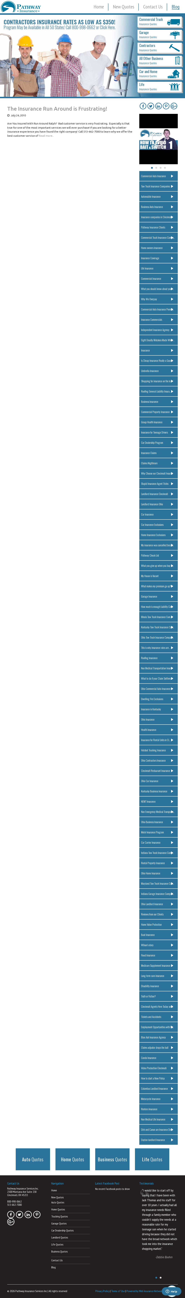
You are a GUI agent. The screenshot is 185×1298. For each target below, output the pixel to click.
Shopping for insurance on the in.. (156, 381)
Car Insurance (147, 514)
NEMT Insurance (148, 801)
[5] (17, 93)
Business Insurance (149, 401)
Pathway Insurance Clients (153, 227)
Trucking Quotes (59, 1216)
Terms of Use (118, 1291)
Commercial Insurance (151, 278)
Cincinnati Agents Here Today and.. (157, 1006)
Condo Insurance (148, 1058)
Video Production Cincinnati (154, 1068)
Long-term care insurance (152, 976)
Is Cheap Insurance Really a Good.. (157, 360)
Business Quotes (59, 1251)
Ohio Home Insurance (150, 873)
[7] (23, 93)
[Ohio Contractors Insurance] (92, 56)
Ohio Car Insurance (149, 781)
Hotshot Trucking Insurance (153, 750)
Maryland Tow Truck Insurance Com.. (157, 883)
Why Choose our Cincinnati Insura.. (157, 473)
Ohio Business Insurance (152, 822)
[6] (20, 93)
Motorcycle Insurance (150, 1099)
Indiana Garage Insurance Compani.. (157, 894)
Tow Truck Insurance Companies (155, 186)
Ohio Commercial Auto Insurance (156, 689)
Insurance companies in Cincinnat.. (157, 217)
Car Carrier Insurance (150, 842)
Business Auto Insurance (152, 207)
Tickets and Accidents (151, 1017)
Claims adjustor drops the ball (154, 1047)
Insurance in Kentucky (151, 709)
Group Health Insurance (151, 422)
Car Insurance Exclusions (152, 525)
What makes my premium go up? (156, 586)
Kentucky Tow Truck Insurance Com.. (157, 627)
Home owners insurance (152, 248)
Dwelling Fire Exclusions (152, 699)
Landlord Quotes (59, 1237)
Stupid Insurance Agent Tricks (154, 483)
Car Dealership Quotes (62, 1230)
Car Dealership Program (152, 442)
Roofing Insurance (149, 658)
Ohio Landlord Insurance (152, 904)
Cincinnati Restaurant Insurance (155, 771)
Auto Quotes (57, 1202)
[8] (27, 93)
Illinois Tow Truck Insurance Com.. (156, 617)
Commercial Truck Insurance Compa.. (158, 237)
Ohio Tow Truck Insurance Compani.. (157, 637)
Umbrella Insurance (150, 371)
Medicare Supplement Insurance (155, 965)
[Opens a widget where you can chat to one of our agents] (171, 1291)
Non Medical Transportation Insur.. (156, 668)
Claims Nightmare (149, 463)
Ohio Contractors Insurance (153, 760)
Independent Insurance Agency (155, 330)
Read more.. (46, 135)
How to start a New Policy (153, 1078)
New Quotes (123, 6)
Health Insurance (148, 730)
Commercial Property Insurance (155, 412)
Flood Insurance (148, 955)
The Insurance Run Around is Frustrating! (57, 109)
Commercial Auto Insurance (153, 176)
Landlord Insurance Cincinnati (154, 494)
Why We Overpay (149, 299)
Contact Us (153, 6)
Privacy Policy (102, 1291)
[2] (6, 93)
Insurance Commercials (151, 319)
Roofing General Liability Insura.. (156, 391)
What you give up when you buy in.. (157, 566)
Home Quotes (58, 1209)
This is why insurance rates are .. (155, 648)
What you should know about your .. (157, 289)
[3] (10, 93)
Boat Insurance (148, 935)
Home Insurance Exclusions (153, 535)
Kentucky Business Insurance (154, 791)
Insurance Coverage (150, 258)
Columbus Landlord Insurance (154, 1088)
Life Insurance (147, 268)
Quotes (33, 1159)
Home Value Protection (151, 924)
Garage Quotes (58, 1223)
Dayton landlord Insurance (153, 1140)
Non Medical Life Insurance (153, 1119)
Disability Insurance (150, 986)
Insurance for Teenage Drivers (154, 432)
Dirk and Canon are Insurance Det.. (157, 1129)
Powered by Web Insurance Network (144, 1291)
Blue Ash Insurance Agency (153, 1037)
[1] (3, 93)
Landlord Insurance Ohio (152, 504)
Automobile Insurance (151, 196)
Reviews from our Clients (152, 914)
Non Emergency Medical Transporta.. (158, 812)
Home (99, 6)
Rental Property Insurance (153, 863)
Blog (176, 6)
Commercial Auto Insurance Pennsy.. (157, 309)
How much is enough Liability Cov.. (157, 607)
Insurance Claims (148, 453)
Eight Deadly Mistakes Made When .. (158, 340)
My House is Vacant (150, 576)
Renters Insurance (149, 1109)
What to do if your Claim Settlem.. (156, 678)
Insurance (145, 350)
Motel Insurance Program (152, 832)
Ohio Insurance (147, 719)
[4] (13, 93)
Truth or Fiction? (148, 996)
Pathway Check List (150, 555)
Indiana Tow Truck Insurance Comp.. (157, 853)
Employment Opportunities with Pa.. (157, 1027)
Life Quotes (57, 1244)
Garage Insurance (149, 596)
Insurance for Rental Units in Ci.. (155, 740)
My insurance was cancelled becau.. (157, 545)
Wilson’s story (147, 945)
